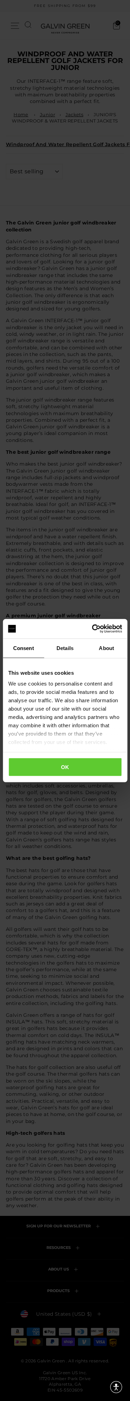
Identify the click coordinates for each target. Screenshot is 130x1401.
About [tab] (106, 648)
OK (65, 767)
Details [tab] (65, 648)
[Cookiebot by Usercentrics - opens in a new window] (92, 628)
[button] (116, 1387)
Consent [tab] (23, 648)
